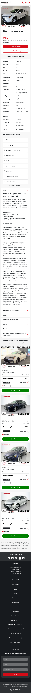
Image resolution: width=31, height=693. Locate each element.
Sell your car (15, 598)
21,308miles (25, 472)
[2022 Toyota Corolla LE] (15, 406)
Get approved (15, 602)
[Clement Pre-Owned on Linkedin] (23, 558)
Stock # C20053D (6, 419)
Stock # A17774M (6, 370)
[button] (23, 2)
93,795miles (25, 374)
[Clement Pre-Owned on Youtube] (12, 558)
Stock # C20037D (6, 467)
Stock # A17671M (6, 516)
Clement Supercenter (14, 638)
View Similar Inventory (15, 51)
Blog (15, 589)
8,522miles (26, 423)
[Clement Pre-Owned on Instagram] (15, 558)
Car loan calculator (15, 607)
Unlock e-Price (16, 390)
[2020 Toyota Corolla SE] (15, 357)
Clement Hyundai (14, 633)
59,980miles (25, 520)
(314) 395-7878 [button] (17, 573)
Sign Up (15, 674)
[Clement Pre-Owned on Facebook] (8, 558)
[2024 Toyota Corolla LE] (15, 454)
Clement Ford (14, 620)
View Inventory (15, 584)
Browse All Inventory (15, 46)
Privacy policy (15, 611)
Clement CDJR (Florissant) (14, 629)
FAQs (15, 593)
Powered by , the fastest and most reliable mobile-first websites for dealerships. (15, 685)
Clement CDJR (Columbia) (15, 624)
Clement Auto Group (14, 642)
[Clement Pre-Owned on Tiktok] (19, 558)
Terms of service (15, 616)
